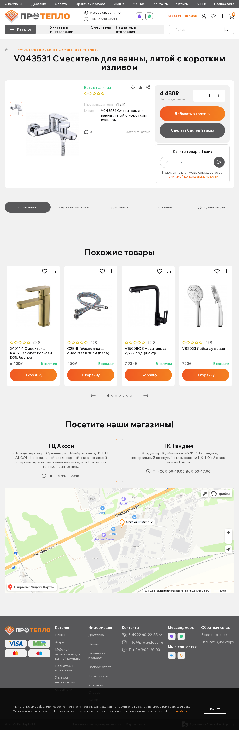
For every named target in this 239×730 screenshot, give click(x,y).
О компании (14, 4)
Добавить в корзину (192, 113)
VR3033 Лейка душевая (203, 348)
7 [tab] (131, 396)
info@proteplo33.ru (146, 642)
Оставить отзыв (137, 132)
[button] (204, 16)
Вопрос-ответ (99, 667)
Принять (214, 709)
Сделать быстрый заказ (192, 130)
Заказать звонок (182, 16)
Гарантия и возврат (90, 4)
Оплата (61, 4)
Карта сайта (98, 676)
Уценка (118, 4)
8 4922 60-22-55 (103, 13)
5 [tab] (123, 396)
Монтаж (139, 4)
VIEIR (120, 104)
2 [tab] (112, 396)
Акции (201, 4)
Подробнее (180, 711)
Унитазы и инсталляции (61, 29)
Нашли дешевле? (173, 99)
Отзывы (182, 4)
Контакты (160, 4)
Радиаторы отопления (126, 29)
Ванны (60, 635)
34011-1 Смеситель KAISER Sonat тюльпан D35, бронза (31, 353)
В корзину (33, 374)
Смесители (101, 27)
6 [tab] (127, 396)
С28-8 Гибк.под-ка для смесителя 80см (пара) (88, 350)
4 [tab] (120, 396)
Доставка (39, 4)
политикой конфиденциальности (192, 176)
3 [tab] (116, 396)
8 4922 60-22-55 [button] (143, 635)
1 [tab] (108, 395)
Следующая (146, 395)
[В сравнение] (54, 271)
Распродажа (224, 4)
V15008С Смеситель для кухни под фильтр (147, 350)
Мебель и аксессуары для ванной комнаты (68, 653)
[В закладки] (45, 271)
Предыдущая (93, 395)
